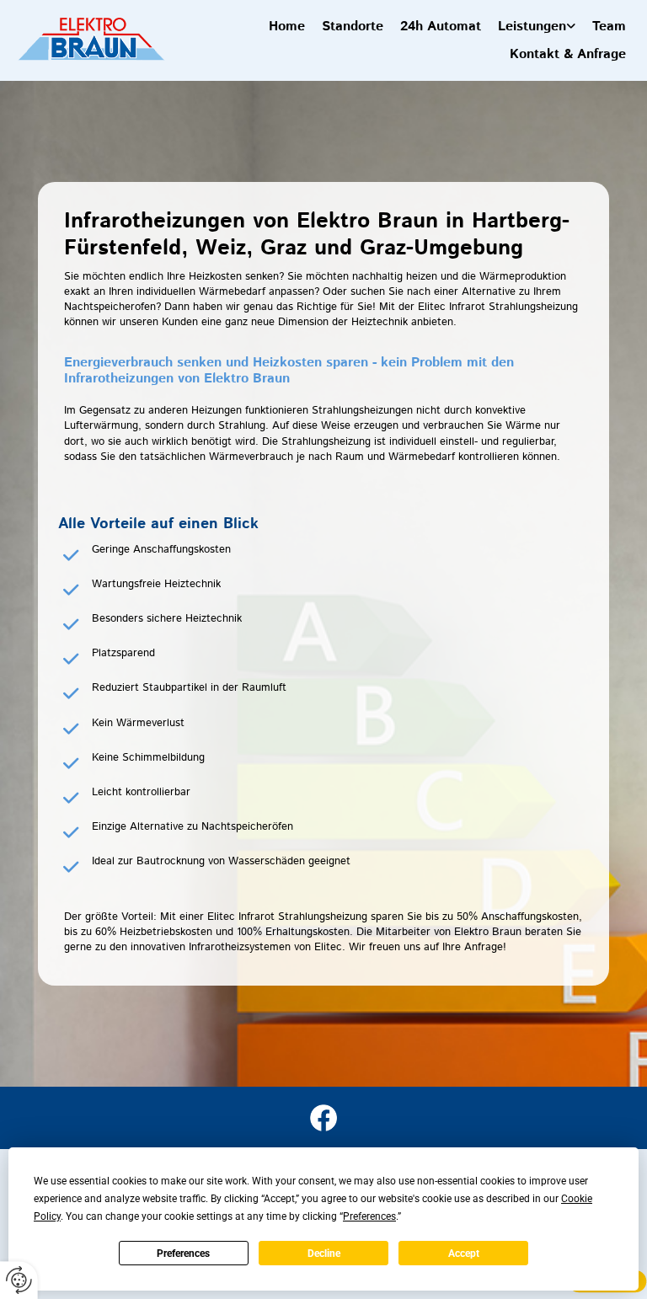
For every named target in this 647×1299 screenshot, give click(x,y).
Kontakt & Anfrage (568, 54)
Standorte (352, 26)
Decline (323, 1253)
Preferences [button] (369, 1216)
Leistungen (532, 26)
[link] (536, 26)
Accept (463, 1253)
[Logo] (90, 38)
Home (287, 26)
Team (609, 26)
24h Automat (440, 26)
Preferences (183, 1253)
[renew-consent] (19, 1280)
